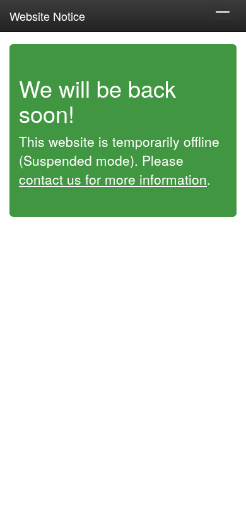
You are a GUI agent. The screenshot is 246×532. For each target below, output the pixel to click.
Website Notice (47, 16)
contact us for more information (113, 179)
